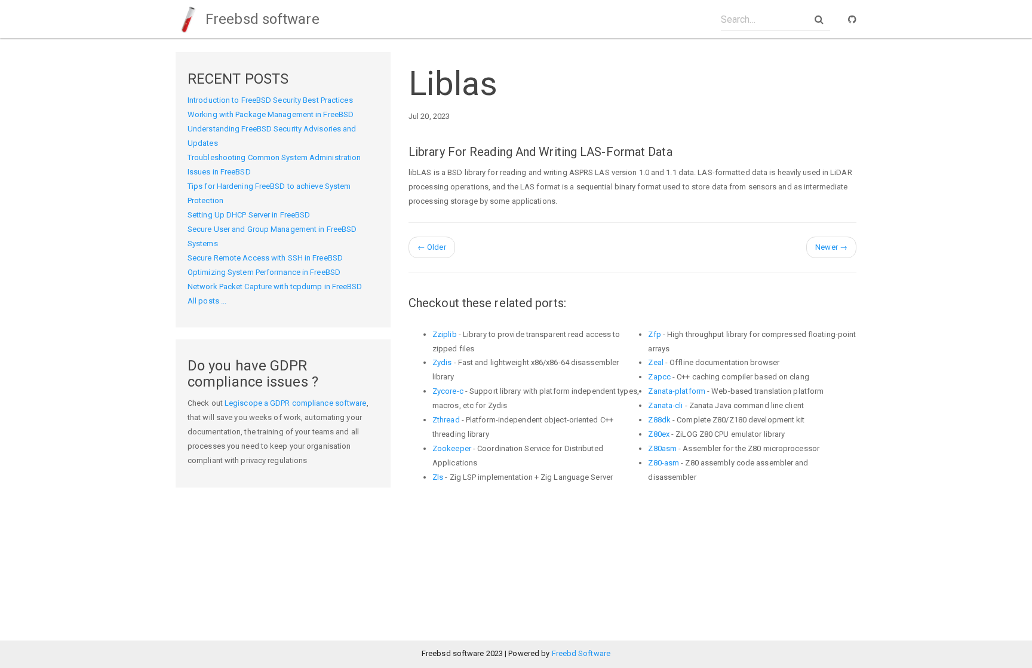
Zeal (655, 362)
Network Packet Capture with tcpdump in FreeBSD (275, 286)
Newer (831, 247)
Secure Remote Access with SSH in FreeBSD (265, 257)
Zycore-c (447, 391)
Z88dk (659, 419)
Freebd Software (581, 653)
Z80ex (658, 434)
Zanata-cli (665, 405)
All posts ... (207, 300)
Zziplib (444, 334)
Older (431, 247)
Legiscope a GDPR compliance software (296, 403)
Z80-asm (663, 462)
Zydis (442, 362)
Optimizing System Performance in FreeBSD (264, 272)
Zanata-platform (676, 391)
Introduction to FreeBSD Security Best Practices (270, 100)
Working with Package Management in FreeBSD (271, 114)
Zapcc (659, 376)
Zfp (654, 334)
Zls (437, 477)
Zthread (446, 419)
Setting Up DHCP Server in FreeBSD (249, 214)
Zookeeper (451, 448)
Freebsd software (261, 19)
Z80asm (662, 448)
